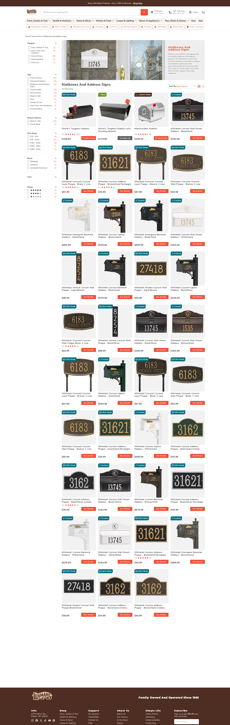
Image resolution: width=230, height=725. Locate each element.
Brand (29, 158)
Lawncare (43, 62)
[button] (203, 12)
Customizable (43, 90)
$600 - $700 (43, 149)
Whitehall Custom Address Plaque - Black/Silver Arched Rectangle (76, 502)
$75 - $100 (43, 140)
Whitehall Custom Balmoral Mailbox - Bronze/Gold (148, 500)
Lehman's (43, 165)
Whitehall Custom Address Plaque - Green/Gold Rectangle (114, 447)
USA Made (161, 27)
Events (120, 723)
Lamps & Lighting (68, 723)
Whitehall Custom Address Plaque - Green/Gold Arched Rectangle (185, 449)
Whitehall (43, 161)
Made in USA (43, 96)
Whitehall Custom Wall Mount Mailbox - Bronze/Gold (186, 341)
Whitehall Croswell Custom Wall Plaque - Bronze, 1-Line (77, 447)
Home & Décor (37, 36)
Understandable (153, 720)
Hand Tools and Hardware (43, 52)
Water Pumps (61, 27)
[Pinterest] (53, 720)
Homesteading (43, 59)
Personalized (43, 93)
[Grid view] (199, 86)
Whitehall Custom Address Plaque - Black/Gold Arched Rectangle (112, 608)
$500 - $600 (43, 146)
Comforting (151, 723)
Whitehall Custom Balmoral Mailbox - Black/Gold (112, 289)
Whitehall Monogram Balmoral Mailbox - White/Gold (77, 236)
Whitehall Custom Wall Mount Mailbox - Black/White (114, 500)
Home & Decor (43, 56)
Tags (29, 75)
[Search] (144, 12)
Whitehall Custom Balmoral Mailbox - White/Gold (76, 553)
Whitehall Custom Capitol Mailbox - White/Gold (147, 447)
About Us (121, 714)
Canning (147, 27)
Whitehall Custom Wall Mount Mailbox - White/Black (114, 553)
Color (29, 177)
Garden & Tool (43, 102)
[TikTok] (45, 720)
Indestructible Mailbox (145, 128)
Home (27, 36)
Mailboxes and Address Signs (43, 85)
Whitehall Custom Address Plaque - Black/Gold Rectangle (150, 553)
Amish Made (178, 27)
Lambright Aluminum (43, 168)
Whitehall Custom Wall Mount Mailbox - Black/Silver (150, 341)
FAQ (90, 723)
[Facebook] (36, 720)
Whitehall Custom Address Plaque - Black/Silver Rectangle (187, 500)
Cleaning (99, 27)
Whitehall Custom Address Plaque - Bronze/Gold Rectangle (114, 183)
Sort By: (173, 86)
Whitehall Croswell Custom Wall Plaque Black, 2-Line (76, 341)
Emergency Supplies (40, 27)
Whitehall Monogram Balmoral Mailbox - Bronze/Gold (186, 553)
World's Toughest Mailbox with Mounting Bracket (114, 130)
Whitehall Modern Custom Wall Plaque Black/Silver (78, 606)
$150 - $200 (43, 143)
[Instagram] (32, 720)
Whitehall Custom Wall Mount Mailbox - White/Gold (186, 236)
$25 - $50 (43, 136)
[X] (41, 720)
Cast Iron (113, 27)
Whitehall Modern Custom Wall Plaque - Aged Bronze (150, 289)
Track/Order (93, 717)
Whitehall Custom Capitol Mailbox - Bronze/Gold (111, 236)
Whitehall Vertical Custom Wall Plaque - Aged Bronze (78, 289)
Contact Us (93, 720)
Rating (30, 187)
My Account (93, 714)
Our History (122, 717)
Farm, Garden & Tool (43, 47)
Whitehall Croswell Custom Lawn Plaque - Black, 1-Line (76, 183)
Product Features (34, 118)
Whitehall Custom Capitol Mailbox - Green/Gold (111, 394)
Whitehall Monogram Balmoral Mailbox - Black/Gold (150, 236)
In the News (122, 720)
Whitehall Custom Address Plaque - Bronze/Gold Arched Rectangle (149, 608)
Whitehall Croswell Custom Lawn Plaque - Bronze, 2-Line (149, 183)
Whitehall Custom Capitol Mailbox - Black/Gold (184, 289)
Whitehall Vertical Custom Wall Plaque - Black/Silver (114, 341)
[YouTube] (49, 720)
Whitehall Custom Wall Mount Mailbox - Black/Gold (186, 130)
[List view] (203, 86)
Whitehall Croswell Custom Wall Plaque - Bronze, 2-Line (185, 183)
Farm (43, 99)
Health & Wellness (68, 717)
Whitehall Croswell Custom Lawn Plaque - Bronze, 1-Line (77, 394)
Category (31, 43)
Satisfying (150, 717)
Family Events (152, 714)
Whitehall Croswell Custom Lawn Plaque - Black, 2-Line (148, 394)
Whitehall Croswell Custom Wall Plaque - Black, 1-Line (185, 394)
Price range (32, 133)
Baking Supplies (130, 27)
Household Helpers (43, 81)
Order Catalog (196, 27)
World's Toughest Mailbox (75, 128)
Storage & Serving (81, 27)
